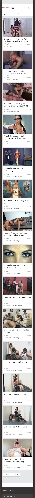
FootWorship (15, 111)
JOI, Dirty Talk (15, 208)
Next (16, 475)
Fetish (13, 47)
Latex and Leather (16, 176)
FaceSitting (14, 79)
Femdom (7, 47)
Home (7, 8)
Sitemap (11, 490)
